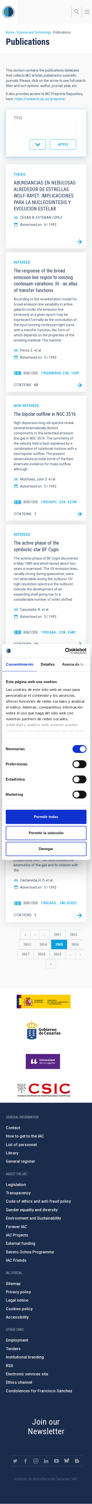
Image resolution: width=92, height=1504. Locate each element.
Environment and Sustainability (33, 1218)
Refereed (22, 262)
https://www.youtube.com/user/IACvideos (56, 1461)
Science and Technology (34, 32)
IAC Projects (17, 1235)
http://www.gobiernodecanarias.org (43, 1030)
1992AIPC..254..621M (59, 502)
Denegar (46, 849)
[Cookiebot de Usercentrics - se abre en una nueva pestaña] (65, 651)
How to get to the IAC (25, 1136)
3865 (61, 945)
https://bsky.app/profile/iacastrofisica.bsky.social (67, 1461)
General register (20, 1161)
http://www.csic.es (43, 1090)
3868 (42, 954)
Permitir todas (46, 817)
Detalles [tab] (47, 664)
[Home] (8, 12)
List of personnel (21, 1144)
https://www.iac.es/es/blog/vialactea (77, 1461)
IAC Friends (16, 1260)
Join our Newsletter (46, 1426)
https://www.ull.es (43, 1061)
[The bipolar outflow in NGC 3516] (79, 514)
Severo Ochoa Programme (30, 1252)
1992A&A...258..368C (58, 632)
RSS (9, 1365)
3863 (27, 944)
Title (18, 118)
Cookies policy (19, 1309)
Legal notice (17, 1300)
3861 (58, 935)
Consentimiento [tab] (19, 664)
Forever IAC (16, 1226)
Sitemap (13, 1283)
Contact (13, 1127)
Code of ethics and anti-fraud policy (38, 1201)
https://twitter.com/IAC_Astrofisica (15, 1461)
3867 (26, 954)
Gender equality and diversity (32, 1210)
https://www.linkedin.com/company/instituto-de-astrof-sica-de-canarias (46, 1461)
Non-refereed (26, 406)
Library (12, 1153)
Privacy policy (18, 1292)
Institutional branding (25, 1357)
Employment (17, 1340)
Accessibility (17, 1317)
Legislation (16, 1184)
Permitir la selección (46, 833)
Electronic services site (27, 1374)
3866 (75, 944)
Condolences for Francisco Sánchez (39, 1391)
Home (10, 32)
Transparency (18, 1193)
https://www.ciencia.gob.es (43, 1001)
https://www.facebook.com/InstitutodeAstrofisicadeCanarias (25, 1461)
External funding (20, 1243)
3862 (74, 935)
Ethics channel (19, 1382)
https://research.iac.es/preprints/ (40, 99)
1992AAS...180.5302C (59, 903)
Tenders (13, 1348)
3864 (43, 944)
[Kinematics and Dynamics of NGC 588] (79, 915)
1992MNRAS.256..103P (60, 373)
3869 (57, 954)
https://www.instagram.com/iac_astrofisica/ (36, 1461)
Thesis (20, 174)
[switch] (79, 764)
